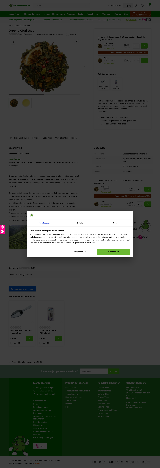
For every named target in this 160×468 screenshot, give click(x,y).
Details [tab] (80, 223)
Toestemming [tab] (44, 223)
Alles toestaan (113, 252)
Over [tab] (115, 223)
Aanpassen (78, 252)
